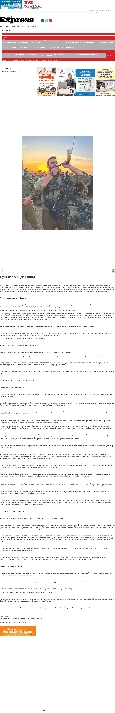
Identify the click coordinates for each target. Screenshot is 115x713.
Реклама (21, 60)
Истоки (14, 42)
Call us (5, 34)
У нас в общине (51, 47)
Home (90, 10)
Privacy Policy (7, 712)
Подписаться (4, 680)
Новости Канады (19, 54)
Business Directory (32, 34)
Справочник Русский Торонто (49, 60)
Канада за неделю (102, 42)
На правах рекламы (89, 42)
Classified (109, 56)
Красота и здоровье (24, 42)
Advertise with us (6, 701)
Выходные (94, 54)
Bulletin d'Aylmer (6, 31)
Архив (4, 60)
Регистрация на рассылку (32, 60)
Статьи (5, 39)
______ (47, 42)
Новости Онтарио (8, 56)
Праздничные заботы (39, 47)
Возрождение (7, 42)
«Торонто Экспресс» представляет (55, 41)
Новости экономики (82, 56)
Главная (5, 37)
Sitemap (101, 10)
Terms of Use (2, 712)
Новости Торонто (58, 54)
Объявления (4, 686)
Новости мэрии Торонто (33, 56)
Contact (95, 10)
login (106, 10)
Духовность (13, 47)
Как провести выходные (98, 56)
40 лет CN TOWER (46, 56)
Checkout (111, 10)
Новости (5, 52)
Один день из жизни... (37, 42)
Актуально (60, 47)
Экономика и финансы (83, 54)
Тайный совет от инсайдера (74, 42)
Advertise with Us (13, 34)
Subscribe (22, 34)
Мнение (111, 42)
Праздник (5, 47)
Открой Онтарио (69, 47)
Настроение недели (34, 46)
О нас (9, 60)
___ (30, 47)
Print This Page (5, 68)
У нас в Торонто (23, 47)
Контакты (15, 60)
